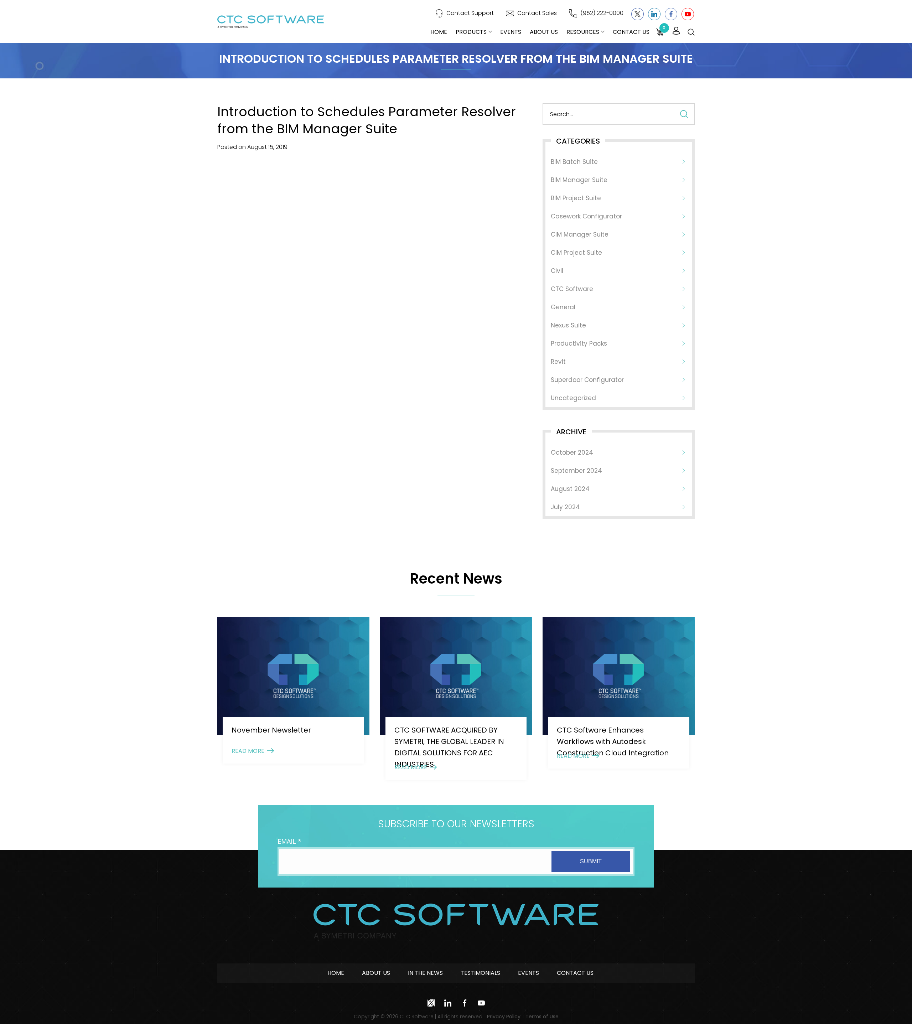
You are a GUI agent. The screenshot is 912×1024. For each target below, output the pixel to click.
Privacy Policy (503, 1016)
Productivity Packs (579, 343)
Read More (248, 751)
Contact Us (631, 32)
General (563, 307)
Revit (558, 361)
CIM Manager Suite (579, 234)
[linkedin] (654, 14)
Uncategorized (573, 398)
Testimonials (480, 973)
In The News (425, 973)
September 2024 (576, 470)
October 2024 (572, 452)
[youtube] (688, 14)
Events (510, 32)
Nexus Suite (568, 325)
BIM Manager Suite (579, 180)
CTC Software (572, 289)
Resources (582, 32)
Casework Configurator (586, 216)
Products (471, 32)
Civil (557, 271)
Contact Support (470, 13)
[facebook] (671, 14)
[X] (637, 14)
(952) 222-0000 (601, 13)
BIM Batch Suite (574, 161)
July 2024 (565, 507)
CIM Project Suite (576, 252)
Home (438, 32)
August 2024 (570, 489)
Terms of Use (542, 1016)
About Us (544, 32)
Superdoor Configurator (587, 380)
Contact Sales (537, 13)
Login (676, 31)
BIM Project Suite (576, 198)
